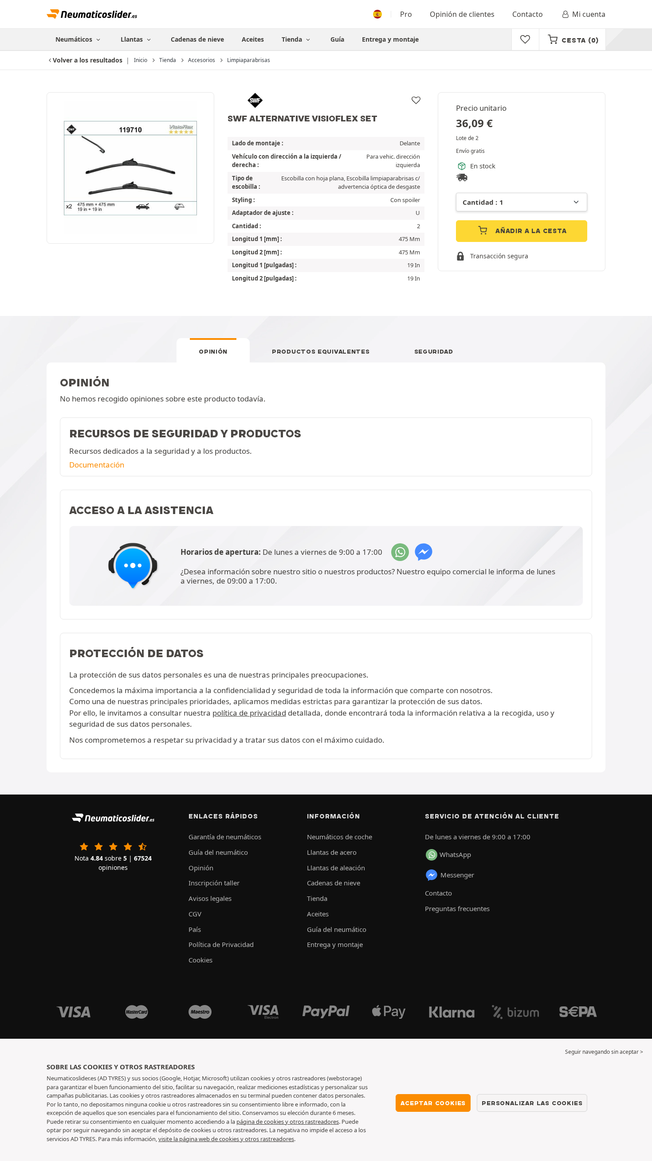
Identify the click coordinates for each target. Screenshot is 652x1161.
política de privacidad (249, 713)
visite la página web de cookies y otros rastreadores (226, 1139)
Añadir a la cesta (529, 231)
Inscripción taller (214, 882)
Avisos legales (210, 898)
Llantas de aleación (336, 867)
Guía (337, 39)
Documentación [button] (96, 465)
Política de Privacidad (221, 944)
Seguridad (433, 351)
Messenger (457, 874)
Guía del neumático (218, 852)
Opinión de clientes (462, 14)
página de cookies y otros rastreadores (287, 1122)
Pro (406, 14)
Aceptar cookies (433, 1102)
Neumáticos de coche (339, 836)
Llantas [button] (133, 39)
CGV (195, 913)
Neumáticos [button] (74, 39)
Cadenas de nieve (197, 39)
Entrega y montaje (390, 39)
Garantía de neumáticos (225, 836)
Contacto (527, 14)
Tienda (293, 39)
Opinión (213, 351)
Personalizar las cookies (532, 1102)
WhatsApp (455, 854)
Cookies (200, 959)
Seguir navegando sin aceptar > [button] (604, 1052)
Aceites (253, 39)
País (195, 929)
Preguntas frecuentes (457, 908)
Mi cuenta (588, 14)
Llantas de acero (332, 852)
